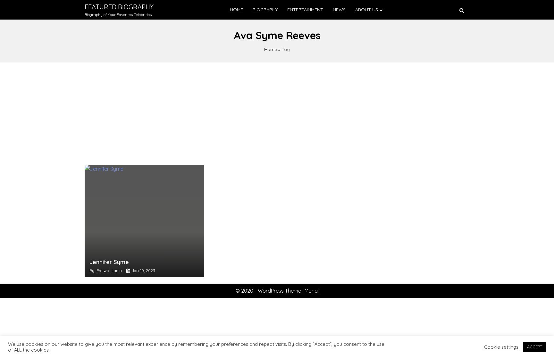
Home (236, 9)
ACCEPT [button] (534, 346)
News (339, 9)
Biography (265, 9)
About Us (366, 9)
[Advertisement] (277, 110)
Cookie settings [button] (501, 347)
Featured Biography (119, 7)
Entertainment (305, 9)
